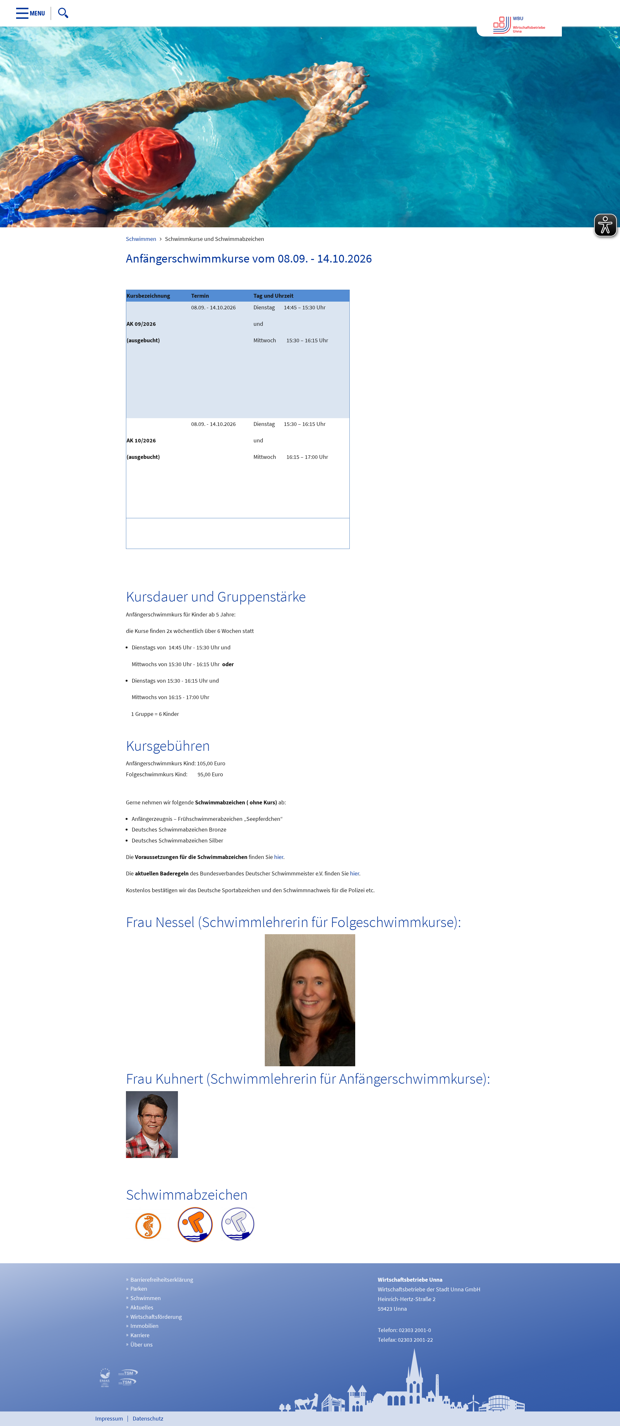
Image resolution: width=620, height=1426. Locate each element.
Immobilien (144, 1325)
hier (278, 857)
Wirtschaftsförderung (156, 1316)
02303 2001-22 (415, 1339)
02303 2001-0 (415, 1330)
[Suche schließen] (252, 12)
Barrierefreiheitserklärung (161, 1279)
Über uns (141, 1344)
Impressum (109, 1418)
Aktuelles (141, 1307)
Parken (138, 1288)
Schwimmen (141, 239)
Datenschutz (148, 1418)
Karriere (140, 1335)
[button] (33, 13)
